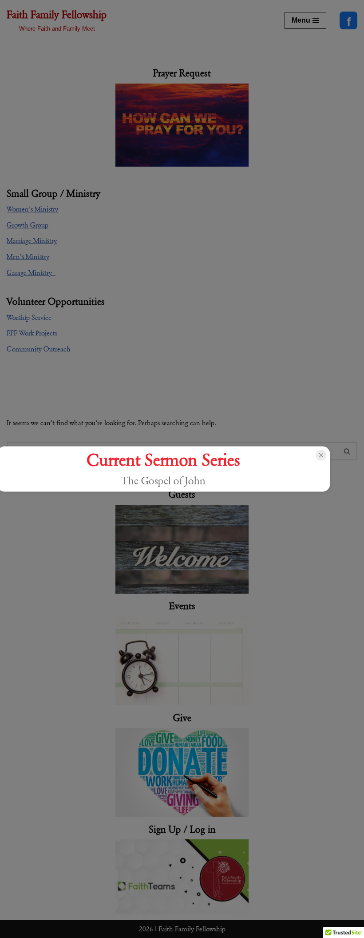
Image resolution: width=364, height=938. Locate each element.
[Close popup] (321, 455)
